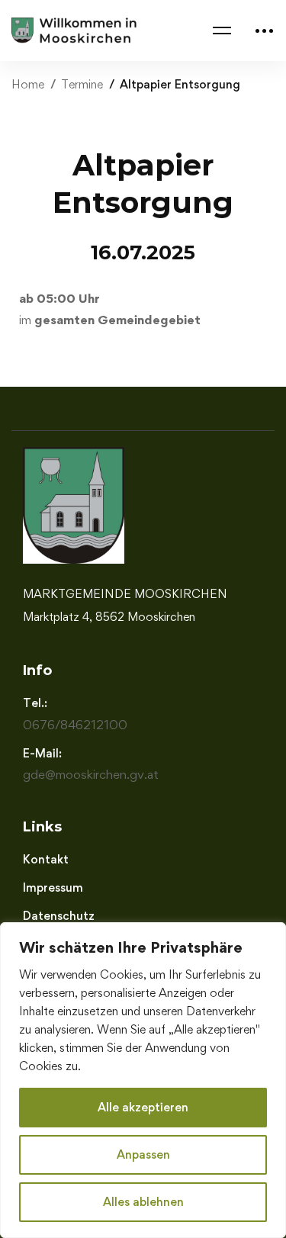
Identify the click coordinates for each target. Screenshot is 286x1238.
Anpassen (143, 1154)
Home (27, 84)
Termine (82, 84)
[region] (143, 1080)
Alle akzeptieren (143, 1107)
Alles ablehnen (143, 1202)
